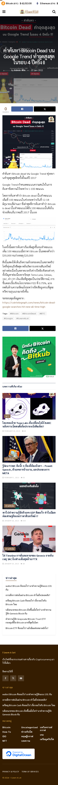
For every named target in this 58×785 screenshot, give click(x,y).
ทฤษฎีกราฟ (27, 736)
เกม (42, 734)
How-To (6, 731)
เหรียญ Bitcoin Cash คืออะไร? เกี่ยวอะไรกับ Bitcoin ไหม (28, 705)
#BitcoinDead (29, 313)
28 (23, 564)
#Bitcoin (14, 313)
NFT (7, 416)
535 (24, 521)
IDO (4, 736)
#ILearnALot (22, 318)
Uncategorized (29, 727)
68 (25, 431)
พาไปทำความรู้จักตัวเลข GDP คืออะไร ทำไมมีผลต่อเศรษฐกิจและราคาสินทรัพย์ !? (29, 514)
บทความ (25, 740)
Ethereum (47, 3)
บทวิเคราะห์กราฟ (46, 729)
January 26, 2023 (11, 521)
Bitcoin (6, 727)
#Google (8, 318)
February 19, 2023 (12, 431)
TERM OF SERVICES (30, 771)
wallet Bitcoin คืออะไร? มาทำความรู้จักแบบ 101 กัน (27, 694)
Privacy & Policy (10, 771)
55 (24, 477)
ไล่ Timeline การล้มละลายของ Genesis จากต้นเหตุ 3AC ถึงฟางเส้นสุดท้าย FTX (27, 557)
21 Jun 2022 (37, 70)
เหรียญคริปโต (47, 739)
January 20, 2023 (11, 564)
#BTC (42, 313)
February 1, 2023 (11, 477)
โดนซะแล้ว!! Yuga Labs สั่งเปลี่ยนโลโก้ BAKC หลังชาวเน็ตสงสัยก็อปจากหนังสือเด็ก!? (26, 424)
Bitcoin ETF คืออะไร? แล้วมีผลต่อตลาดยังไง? (27, 628)
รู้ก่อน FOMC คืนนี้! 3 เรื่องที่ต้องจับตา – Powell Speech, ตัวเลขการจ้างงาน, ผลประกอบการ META (27, 469)
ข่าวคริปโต (9, 459)
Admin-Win (20, 70)
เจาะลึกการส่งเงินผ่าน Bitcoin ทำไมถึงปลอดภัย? (28, 595)
